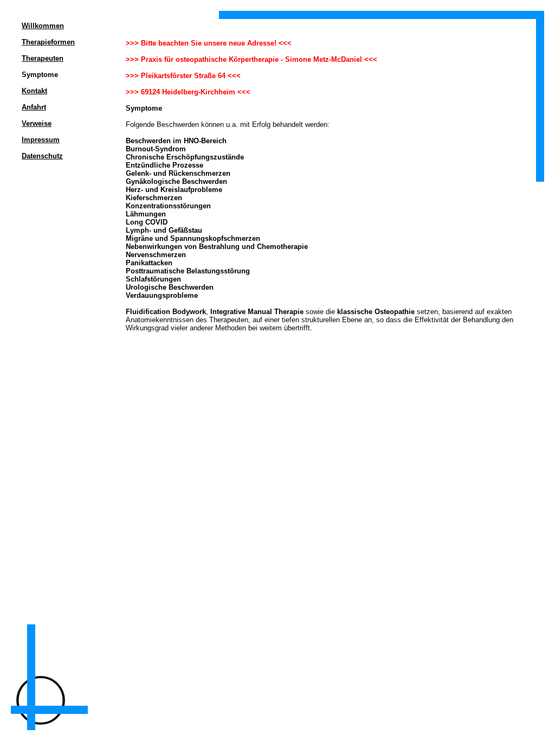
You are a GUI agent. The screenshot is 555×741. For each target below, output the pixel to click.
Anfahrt (34, 107)
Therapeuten (42, 58)
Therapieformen (48, 42)
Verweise (36, 123)
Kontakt (34, 91)
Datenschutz (42, 156)
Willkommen (43, 26)
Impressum (41, 140)
